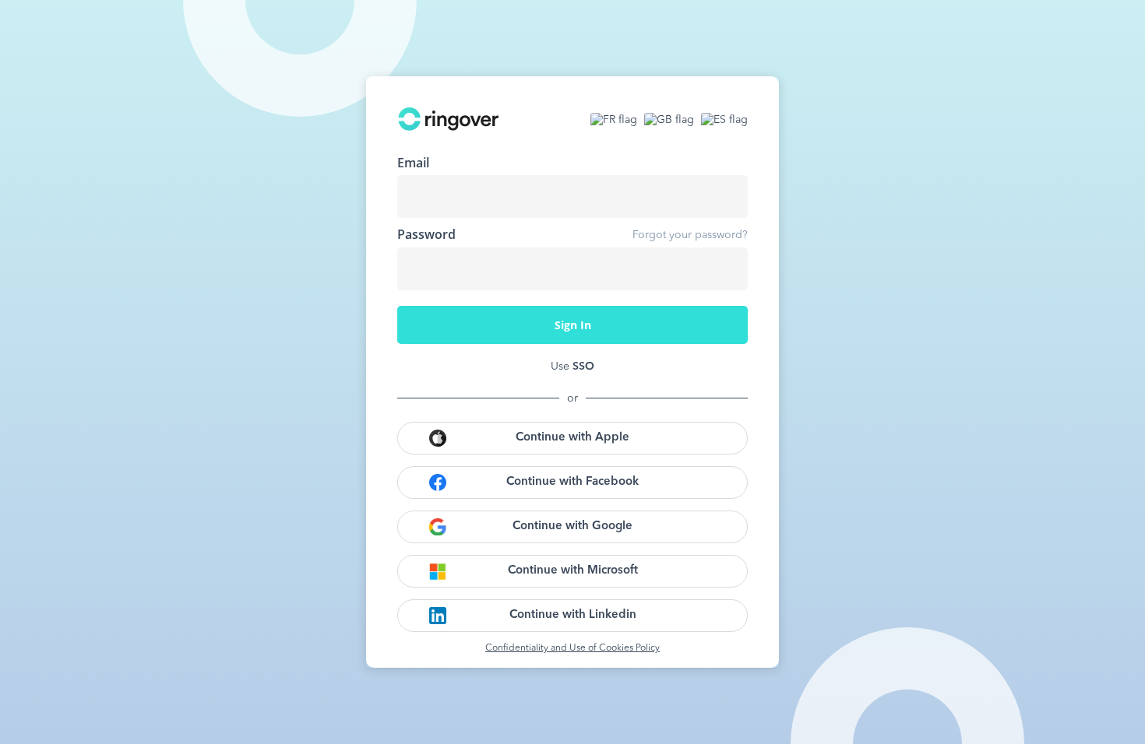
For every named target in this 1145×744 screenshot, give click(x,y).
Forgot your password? (690, 235)
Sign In (573, 325)
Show (724, 268)
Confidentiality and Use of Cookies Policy (572, 648)
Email (413, 162)
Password (426, 234)
